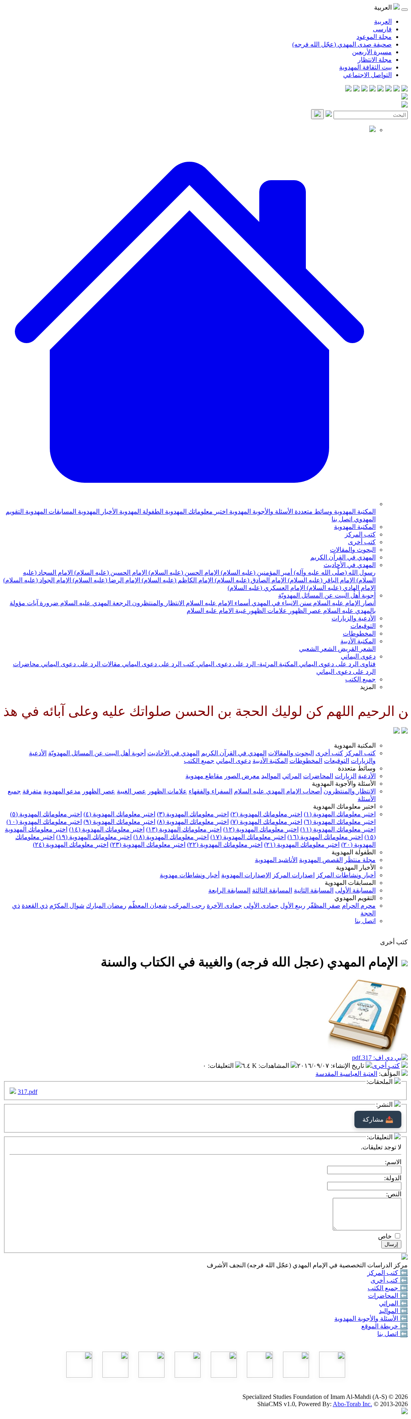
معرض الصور (242, 776)
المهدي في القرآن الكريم (343, 557)
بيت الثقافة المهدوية (365, 67)
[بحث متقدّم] (329, 114)
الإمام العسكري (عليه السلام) (266, 587)
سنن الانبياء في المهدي (280, 603)
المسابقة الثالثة (272, 890)
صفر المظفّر (323, 905)
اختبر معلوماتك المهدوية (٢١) (302, 844)
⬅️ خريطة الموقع (384, 1326)
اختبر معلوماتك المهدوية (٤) (119, 814)
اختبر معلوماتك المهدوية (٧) (266, 821)
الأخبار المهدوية (97, 511)
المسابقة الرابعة (229, 890)
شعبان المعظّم (147, 905)
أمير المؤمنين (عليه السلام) (255, 572)
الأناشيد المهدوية (276, 859)
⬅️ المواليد (393, 1310)
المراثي (291, 776)
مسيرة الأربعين (372, 52)
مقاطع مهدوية (204, 776)
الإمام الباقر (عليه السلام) (320, 580)
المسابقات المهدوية (50, 511)
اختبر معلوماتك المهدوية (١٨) (171, 837)
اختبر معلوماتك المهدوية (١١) (338, 829)
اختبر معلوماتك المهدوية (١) (340, 814)
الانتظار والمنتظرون (157, 603)
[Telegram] (396, 89)
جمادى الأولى (261, 905)
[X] (388, 89)
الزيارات (345, 776)
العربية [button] (383, 7)
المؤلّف (390, 1073)
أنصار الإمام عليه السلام (343, 603)
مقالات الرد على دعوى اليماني (79, 664)
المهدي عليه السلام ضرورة (74, 603)
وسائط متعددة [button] (357, 768)
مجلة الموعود (374, 36)
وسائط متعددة (312, 511)
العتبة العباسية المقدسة (346, 1073)
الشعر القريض (356, 648)
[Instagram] (380, 89)
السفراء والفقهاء (210, 791)
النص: (393, 1194)
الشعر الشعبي (317, 648)
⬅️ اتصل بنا (392, 1333)
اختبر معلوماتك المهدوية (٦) (340, 821)
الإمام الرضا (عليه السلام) (105, 580)
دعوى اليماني (358, 656)
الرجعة (120, 603)
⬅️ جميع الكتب (388, 1288)
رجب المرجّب (187, 905)
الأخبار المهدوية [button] (356, 867)
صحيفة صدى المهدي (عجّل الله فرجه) (342, 44)
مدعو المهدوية (62, 791)
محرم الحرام (359, 905)
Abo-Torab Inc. (352, 1404)
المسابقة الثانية (314, 890)
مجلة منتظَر (360, 859)
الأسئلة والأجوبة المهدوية (260, 511)
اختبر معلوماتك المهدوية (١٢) (261, 829)
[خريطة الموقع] (348, 89)
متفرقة (32, 791)
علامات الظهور (266, 610)
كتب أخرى (362, 542)
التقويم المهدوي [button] (355, 897)
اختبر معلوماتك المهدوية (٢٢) (224, 844)
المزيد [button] (368, 686)
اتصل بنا (342, 519)
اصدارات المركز (294, 875)
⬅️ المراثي (393, 1303)
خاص (385, 1236)
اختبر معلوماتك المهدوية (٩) (119, 821)
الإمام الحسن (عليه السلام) (183, 572)
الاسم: (393, 1162)
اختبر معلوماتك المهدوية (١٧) (248, 837)
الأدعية (367, 776)
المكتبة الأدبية (358, 641)
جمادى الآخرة (224, 905)
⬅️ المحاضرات (388, 1295)
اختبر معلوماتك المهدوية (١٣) (184, 829)
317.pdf (27, 1091)
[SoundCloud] (364, 89)
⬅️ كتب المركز (387, 1272)
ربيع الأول (292, 905)
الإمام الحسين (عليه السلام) (110, 572)
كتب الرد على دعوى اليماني (157, 664)
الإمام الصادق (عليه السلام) (249, 580)
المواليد (271, 776)
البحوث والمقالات (353, 549)
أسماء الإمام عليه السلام (217, 603)
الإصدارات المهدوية (246, 875)
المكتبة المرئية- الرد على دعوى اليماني (246, 664)
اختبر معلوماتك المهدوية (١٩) (94, 837)
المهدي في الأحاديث (350, 564)
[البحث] (317, 114)
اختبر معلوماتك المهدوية (195, 511)
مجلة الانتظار (375, 59)
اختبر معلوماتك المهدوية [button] (344, 806)
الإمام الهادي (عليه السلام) (340, 587)
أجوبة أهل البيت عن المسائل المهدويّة (327, 595)
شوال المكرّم (66, 905)
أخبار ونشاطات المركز (346, 875)
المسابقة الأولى (355, 890)
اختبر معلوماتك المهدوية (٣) (193, 814)
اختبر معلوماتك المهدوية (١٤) (106, 829)
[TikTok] (356, 89)
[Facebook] (404, 89)
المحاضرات (318, 776)
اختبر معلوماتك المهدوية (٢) (266, 814)
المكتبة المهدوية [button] (355, 745)
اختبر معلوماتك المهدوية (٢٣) (147, 844)
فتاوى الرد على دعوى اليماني (336, 664)
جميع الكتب (360, 679)
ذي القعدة (35, 905)
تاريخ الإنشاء (348, 1065)
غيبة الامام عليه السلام (216, 610)
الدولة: (392, 1178)
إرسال (391, 1244)
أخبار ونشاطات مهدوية (190, 875)
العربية (383, 21)
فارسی (382, 29)
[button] (189, 503)
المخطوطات (359, 633)
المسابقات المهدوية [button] (350, 882)
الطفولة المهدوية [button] (354, 852)
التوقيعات (363, 625)
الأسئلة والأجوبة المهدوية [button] (344, 783)
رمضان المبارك (106, 905)
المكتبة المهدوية (354, 511)
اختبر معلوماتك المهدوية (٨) (193, 821)
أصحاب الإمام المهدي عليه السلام (278, 791)
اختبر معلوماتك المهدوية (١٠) (44, 821)
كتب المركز (360, 534)
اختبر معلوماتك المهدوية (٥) (46, 814)
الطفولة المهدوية (140, 511)
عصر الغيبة (131, 791)
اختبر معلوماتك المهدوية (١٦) (325, 837)
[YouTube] (372, 89)
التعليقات (222, 1065)
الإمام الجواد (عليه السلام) (37, 580)
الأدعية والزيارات (354, 618)
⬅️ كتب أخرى (389, 1280)
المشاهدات (274, 1065)
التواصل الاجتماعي (367, 74)
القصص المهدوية (321, 859)
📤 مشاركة (377, 1119)
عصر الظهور (304, 610)
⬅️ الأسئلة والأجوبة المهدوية (371, 1318)
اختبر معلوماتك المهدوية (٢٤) (70, 844)
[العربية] (396, 731)
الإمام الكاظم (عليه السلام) (176, 580)
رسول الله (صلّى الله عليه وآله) (334, 572)
